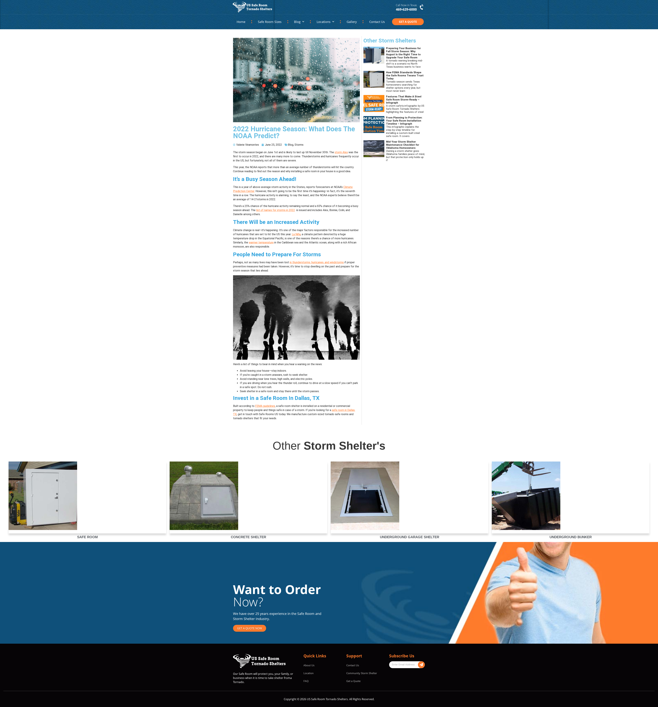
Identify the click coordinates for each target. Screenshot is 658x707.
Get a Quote (353, 681)
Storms (299, 144)
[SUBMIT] (421, 664)
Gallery (352, 22)
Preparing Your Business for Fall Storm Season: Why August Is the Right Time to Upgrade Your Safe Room (403, 53)
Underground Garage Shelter (409, 537)
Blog (297, 22)
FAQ (306, 681)
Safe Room (87, 537)
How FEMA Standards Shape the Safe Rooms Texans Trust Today (405, 75)
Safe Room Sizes (270, 22)
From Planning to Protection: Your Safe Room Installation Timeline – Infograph (404, 120)
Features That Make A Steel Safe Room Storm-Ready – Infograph (403, 99)
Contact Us (377, 22)
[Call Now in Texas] (421, 7)
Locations (324, 22)
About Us (308, 665)
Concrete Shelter (248, 537)
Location (308, 673)
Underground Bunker (571, 537)
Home (241, 22)
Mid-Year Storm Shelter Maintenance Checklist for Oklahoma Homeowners (402, 144)
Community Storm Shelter (361, 673)
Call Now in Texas (406, 5)
